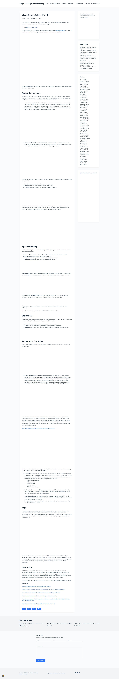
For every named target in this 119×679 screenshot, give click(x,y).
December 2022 (84, 117)
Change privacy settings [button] (96, 3)
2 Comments (28, 627)
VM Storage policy (60, 30)
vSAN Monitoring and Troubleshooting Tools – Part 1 (86, 623)
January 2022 (83, 127)
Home (47, 3)
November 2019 (84, 151)
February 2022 (83, 125)
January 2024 (83, 101)
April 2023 (82, 112)
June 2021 (82, 131)
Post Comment (40, 660)
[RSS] (79, 672)
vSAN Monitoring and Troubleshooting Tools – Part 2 (59, 623)
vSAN (40, 18)
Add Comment (39, 646)
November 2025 (84, 83)
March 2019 (83, 159)
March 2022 (83, 123)
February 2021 (83, 133)
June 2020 (82, 143)
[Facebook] (24, 609)
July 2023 (82, 107)
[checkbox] (3, 676)
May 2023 (82, 110)
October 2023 (83, 102)
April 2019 (82, 158)
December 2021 (84, 128)
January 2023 (83, 115)
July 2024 (82, 92)
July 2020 (82, 141)
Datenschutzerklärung (59, 673)
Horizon (64, 3)
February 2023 (83, 114)
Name (37, 640)
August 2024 (83, 91)
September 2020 (84, 138)
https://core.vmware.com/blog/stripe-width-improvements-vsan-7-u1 (38, 428)
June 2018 (82, 164)
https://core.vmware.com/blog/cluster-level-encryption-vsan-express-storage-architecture (43, 589)
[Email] (75, 672)
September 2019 (84, 154)
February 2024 (83, 99)
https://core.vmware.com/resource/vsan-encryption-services (36, 586)
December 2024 (84, 87)
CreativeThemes (23, 674)
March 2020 (83, 146)
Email (53, 640)
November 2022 (84, 118)
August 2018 (83, 161)
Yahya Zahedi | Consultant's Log (32, 4)
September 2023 (84, 104)
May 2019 (82, 156)
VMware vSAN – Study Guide (30, 27)
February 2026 (83, 81)
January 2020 (83, 149)
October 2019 (83, 153)
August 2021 (83, 130)
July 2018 (82, 162)
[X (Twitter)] (29, 609)
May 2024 (82, 94)
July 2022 (82, 122)
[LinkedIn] (39, 609)
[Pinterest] (34, 609)
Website (70, 640)
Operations (70, 3)
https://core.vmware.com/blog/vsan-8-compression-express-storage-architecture (41, 592)
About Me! (88, 3)
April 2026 (82, 79)
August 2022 (83, 120)
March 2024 (83, 97)
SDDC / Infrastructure (55, 3)
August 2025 (83, 84)
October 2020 (83, 136)
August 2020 (83, 140)
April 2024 (82, 96)
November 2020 (84, 135)
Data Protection (79, 3)
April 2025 (82, 86)
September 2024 (84, 89)
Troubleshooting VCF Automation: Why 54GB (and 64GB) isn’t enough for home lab (88, 52)
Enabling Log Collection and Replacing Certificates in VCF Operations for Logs (87, 63)
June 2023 (82, 109)
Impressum (49, 673)
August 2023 (83, 105)
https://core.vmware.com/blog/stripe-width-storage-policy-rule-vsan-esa (39, 596)
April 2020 (82, 145)
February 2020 (83, 148)
